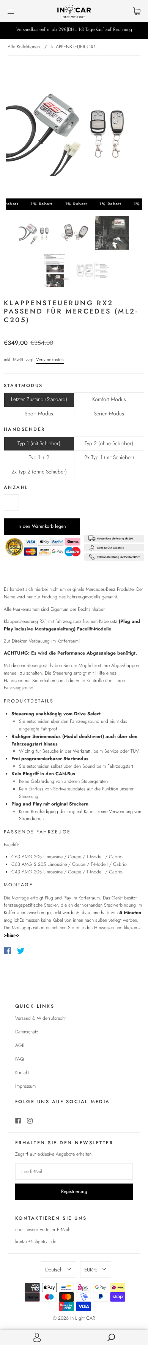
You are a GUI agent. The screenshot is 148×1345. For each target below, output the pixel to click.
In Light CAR (82, 1318)
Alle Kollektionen (24, 46)
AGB (20, 1045)
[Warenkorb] (136, 11)
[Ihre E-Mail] (74, 1171)
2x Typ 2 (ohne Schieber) (39, 471)
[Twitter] (21, 951)
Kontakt (22, 1072)
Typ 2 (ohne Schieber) (109, 443)
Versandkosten (50, 359)
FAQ (19, 1059)
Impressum (25, 1086)
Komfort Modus (109, 399)
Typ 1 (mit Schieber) (38, 443)
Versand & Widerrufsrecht (40, 1018)
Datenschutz (26, 1031)
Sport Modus (39, 413)
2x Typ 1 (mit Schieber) (109, 457)
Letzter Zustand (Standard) (39, 399)
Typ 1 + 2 (39, 457)
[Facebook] (7, 951)
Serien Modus (109, 413)
